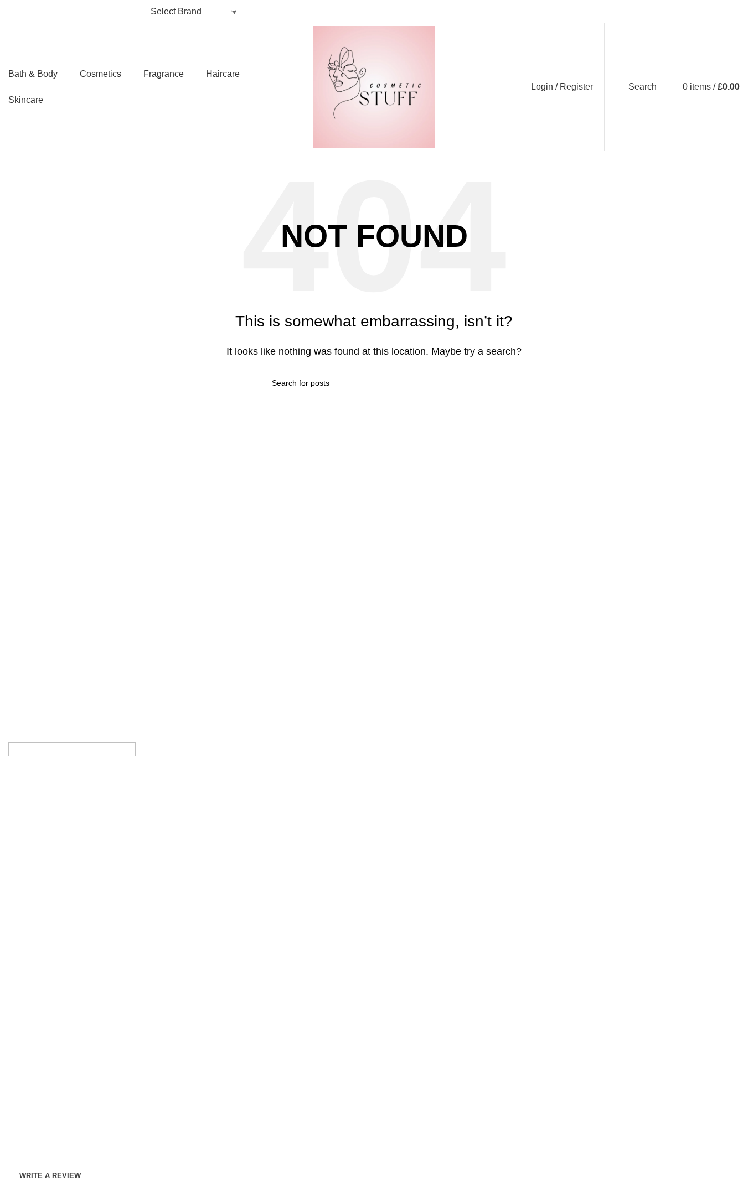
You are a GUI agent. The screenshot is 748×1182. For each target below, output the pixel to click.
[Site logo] (374, 86)
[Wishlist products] (667, 87)
